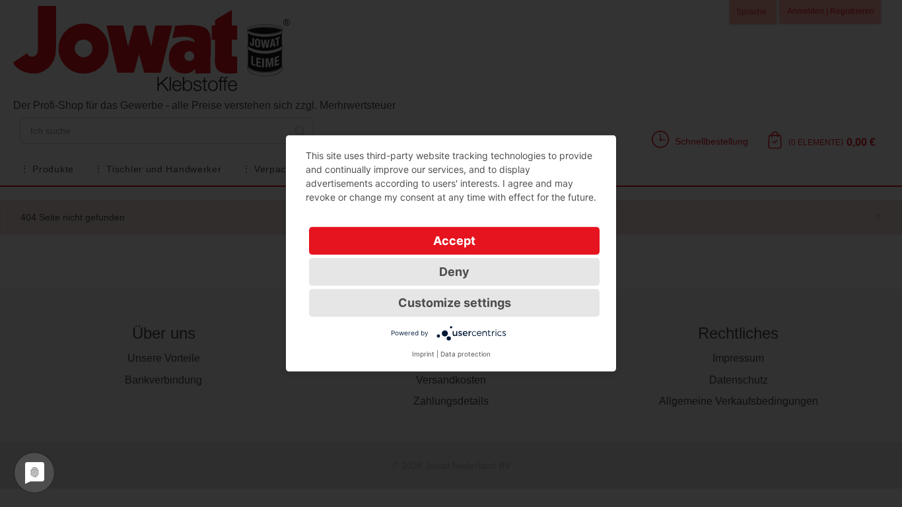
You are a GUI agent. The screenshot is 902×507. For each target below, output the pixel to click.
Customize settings (454, 303)
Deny (454, 272)
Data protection (465, 354)
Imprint (423, 354)
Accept (454, 241)
